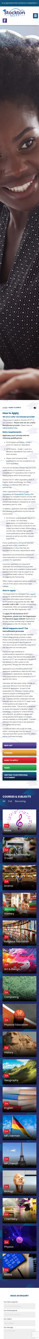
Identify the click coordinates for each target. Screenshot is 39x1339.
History (8, 1052)
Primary (9, 913)
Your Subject (8, 1319)
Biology (8, 1191)
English (8, 1108)
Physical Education (16, 1024)
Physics (9, 1247)
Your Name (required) (11, 1302)
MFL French (11, 1163)
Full (10, 801)
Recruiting (20, 801)
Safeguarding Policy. (10, 428)
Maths (8, 1274)
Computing (11, 997)
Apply (16, 619)
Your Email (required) (10, 1310)
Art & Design (12, 969)
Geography (11, 1080)
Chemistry (10, 1219)
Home (5, 407)
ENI (15, 545)
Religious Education (16, 941)
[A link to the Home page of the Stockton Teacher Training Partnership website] (14, 12)
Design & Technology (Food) (17, 856)
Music (8, 830)
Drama (8, 886)
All (4, 801)
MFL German (12, 1136)
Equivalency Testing (22, 494)
